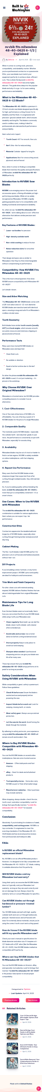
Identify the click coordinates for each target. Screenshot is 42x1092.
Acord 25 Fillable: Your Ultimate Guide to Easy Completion (28, 1047)
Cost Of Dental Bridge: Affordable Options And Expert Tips (29, 1017)
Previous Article (11, 1000)
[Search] (37, 7)
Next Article (32, 1000)
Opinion (27, 989)
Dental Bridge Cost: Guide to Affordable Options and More (27, 1032)
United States (26, 1084)
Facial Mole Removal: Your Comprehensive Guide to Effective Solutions (30, 1061)
